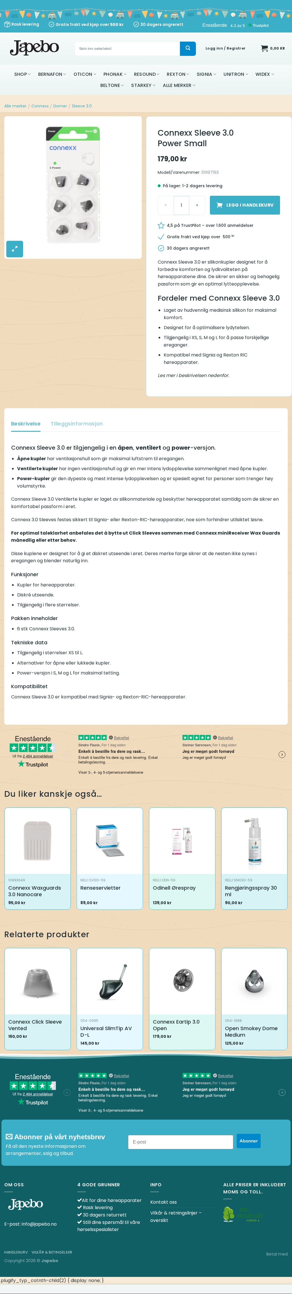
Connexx (40, 106)
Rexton (176, 74)
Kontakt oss (163, 1202)
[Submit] (188, 49)
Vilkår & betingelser (52, 1252)
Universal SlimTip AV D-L (106, 1031)
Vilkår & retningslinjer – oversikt (176, 1217)
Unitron (234, 74)
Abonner (249, 1141)
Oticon (83, 74)
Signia (204, 74)
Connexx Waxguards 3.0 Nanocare (34, 891)
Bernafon (50, 74)
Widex (263, 74)
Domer (60, 106)
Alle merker (177, 85)
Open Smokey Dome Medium (251, 1031)
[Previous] (4, 1001)
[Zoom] (14, 249)
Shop (20, 74)
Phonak (113, 74)
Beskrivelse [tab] (25, 423)
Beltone (110, 85)
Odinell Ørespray (174, 888)
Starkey (141, 85)
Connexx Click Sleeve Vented (35, 1025)
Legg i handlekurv (250, 205)
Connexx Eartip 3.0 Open (176, 1025)
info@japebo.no (39, 1224)
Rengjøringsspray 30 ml (251, 891)
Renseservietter (100, 888)
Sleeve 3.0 (82, 106)
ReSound (145, 74)
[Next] (287, 1001)
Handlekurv (16, 1252)
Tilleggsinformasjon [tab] (77, 423)
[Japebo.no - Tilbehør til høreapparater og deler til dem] (35, 48)
